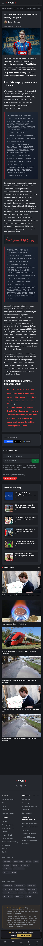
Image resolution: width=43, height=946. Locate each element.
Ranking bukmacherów (29, 796)
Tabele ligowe (27, 775)
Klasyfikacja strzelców (29, 779)
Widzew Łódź (32, 862)
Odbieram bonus (24, 935)
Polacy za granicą (8, 797)
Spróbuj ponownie (9, 478)
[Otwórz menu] (3, 3)
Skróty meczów (7, 811)
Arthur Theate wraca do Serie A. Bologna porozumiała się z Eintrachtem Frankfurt (20, 241)
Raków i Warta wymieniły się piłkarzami (22, 415)
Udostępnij (10, 441)
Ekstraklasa (7, 834)
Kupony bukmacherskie (30, 799)
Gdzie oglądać (7, 807)
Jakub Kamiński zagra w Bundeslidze (21, 397)
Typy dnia (25, 803)
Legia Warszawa (19, 858)
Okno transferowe (8, 801)
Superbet (25, 816)
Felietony (5, 824)
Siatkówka (6, 782)
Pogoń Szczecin (20, 862)
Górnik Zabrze (8, 862)
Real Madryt (19, 869)
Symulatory (6, 818)
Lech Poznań (31, 858)
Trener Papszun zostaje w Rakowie (20, 390)
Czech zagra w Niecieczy (17, 426)
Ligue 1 (15, 838)
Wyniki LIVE (26, 772)
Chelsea (28, 869)
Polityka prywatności (24, 908)
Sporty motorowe (8, 786)
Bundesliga (7, 838)
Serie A (36, 834)
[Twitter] (16, 758)
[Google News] (25, 758)
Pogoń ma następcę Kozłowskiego (20, 407)
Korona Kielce (33, 865)
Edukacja (5, 821)
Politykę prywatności (14, 469)
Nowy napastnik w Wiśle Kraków (19, 418)
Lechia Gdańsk (8, 869)
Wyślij (35, 461)
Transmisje (5, 804)
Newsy (20, 8)
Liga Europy (7, 841)
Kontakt (34, 908)
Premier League (18, 834)
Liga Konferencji (19, 841)
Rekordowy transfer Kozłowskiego (20, 393)
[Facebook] (21, 758)
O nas (7, 908)
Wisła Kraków (8, 858)
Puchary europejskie (10, 845)
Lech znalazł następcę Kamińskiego (21, 422)
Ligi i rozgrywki (27, 786)
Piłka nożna (6, 775)
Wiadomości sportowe (9, 8)
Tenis (4, 779)
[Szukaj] (38, 2)
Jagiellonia (22, 865)
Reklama (21, 910)
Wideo (4, 794)
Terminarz (25, 782)
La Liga (28, 834)
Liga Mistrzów (25, 838)
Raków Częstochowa (10, 865)
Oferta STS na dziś (28, 809)
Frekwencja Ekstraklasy (10, 814)
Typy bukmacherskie (29, 806)
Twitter (19, 441)
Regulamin (14, 908)
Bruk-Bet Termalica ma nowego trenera (22, 411)
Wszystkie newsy (8, 772)
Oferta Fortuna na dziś (29, 813)
